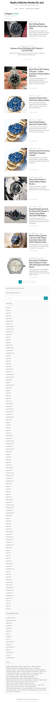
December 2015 (10, 587)
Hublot (7, 631)
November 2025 (10, 329)
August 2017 (9, 547)
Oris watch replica (10, 674)
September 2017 (10, 545)
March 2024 (9, 366)
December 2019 (10, 473)
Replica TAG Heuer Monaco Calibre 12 (28, 685)
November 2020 (10, 443)
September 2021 (10, 417)
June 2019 (8, 489)
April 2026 (8, 315)
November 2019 (10, 475)
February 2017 (9, 563)
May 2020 (8, 459)
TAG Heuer (8, 652)
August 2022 (9, 387)
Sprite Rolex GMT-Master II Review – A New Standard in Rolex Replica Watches (39, 72)
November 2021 (10, 411)
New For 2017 (43, 671)
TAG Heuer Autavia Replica (27, 688)
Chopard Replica (20, 669)
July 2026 (8, 307)
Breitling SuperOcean (24, 668)
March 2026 (9, 318)
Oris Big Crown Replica (37, 673)
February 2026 (9, 321)
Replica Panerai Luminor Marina (25, 680)
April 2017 (8, 558)
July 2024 (8, 355)
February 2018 (9, 531)
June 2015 (8, 603)
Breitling (40, 119)
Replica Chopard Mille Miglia (12, 678)
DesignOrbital (25, 701)
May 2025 (8, 339)
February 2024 (9, 369)
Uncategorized (9, 657)
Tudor (7, 655)
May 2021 (8, 427)
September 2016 (10, 569)
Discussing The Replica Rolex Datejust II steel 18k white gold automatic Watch (39, 263)
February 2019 (9, 499)
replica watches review (19, 686)
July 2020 (8, 454)
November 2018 (10, 507)
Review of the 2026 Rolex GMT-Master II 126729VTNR (27, 49)
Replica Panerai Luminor (11, 680)
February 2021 (9, 435)
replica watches (9, 686)
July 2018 (8, 518)
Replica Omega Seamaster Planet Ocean (29, 678)
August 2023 (9, 379)
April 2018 (8, 526)
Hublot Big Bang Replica (39, 669)
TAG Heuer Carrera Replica (40, 688)
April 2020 (8, 462)
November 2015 (10, 590)
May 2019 (8, 491)
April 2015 (8, 609)
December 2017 (10, 537)
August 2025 (9, 334)
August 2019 (9, 483)
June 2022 (8, 393)
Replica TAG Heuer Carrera (31, 681)
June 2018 (8, 521)
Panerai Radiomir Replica (32, 674)
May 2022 (8, 395)
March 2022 (9, 401)
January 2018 (9, 534)
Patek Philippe (9, 647)
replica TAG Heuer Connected (13, 683)
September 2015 (10, 595)
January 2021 (9, 438)
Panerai (8, 644)
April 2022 (8, 398)
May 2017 (8, 555)
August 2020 (9, 451)
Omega (8, 636)
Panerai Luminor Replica (20, 674)
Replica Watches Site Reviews (32, 8)
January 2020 (9, 470)
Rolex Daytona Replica (31, 686)
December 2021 (10, 409)
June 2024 (8, 358)
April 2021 (8, 430)
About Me (21, 8)
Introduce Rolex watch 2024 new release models (39, 99)
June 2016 (8, 571)
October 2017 (9, 542)
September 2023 (10, 377)
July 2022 (8, 390)
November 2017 (10, 539)
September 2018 (10, 513)
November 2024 (10, 347)
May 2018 (8, 523)
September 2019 (10, 481)
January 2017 (9, 566)
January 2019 (9, 502)
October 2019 (9, 478)
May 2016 (8, 574)
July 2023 (8, 382)
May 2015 (8, 606)
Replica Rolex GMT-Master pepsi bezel (15, 681)
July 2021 (8, 422)
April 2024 (8, 363)
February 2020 (9, 467)
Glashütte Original (29, 669)
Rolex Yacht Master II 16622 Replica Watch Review (37, 181)
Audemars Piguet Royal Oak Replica (14, 666)
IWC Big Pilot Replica (11, 671)
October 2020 (9, 446)
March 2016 (9, 579)
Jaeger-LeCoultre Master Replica (24, 671)
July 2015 (8, 600)
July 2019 (8, 486)
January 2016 (9, 585)
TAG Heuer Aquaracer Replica (13, 688)
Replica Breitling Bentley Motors (27, 676)
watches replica (42, 690)
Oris (7, 639)
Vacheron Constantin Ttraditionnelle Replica (28, 690)
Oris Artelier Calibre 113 (25, 673)
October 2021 (9, 414)
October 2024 (9, 350)
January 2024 (9, 371)
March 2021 (9, 433)
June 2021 (8, 425)
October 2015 (9, 593)
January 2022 (9, 406)
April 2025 (8, 342)
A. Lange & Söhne (10, 617)
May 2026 (8, 313)
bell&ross (8, 623)
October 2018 (9, 510)
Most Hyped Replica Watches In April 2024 (38, 123)
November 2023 (10, 374)
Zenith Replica (16, 691)
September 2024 (10, 353)
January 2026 (9, 323)
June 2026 (8, 310)
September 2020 (10, 449)
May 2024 (8, 361)
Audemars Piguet (10, 620)
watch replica (9, 691)
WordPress (35, 701)
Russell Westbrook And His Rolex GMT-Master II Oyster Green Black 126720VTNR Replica (39, 212)
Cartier (7, 628)
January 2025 (9, 345)
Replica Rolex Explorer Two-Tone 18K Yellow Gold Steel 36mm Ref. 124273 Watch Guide (38, 238)
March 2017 (9, 561)
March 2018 (9, 529)
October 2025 (9, 331)
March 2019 (9, 497)
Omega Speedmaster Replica (13, 673)
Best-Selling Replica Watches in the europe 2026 (38, 26)
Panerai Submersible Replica (12, 676)
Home (16, 8)
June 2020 (8, 457)
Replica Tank (40, 685)
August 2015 (9, 598)
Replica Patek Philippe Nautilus (40, 680)
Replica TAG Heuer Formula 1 (27, 683)
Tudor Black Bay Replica (11, 690)
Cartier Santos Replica (35, 668)
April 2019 (8, 494)
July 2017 (8, 550)
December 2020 (10, 441)
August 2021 (9, 419)
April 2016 (8, 577)
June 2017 (8, 553)
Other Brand (9, 641)
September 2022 (10, 385)
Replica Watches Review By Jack (27, 2)
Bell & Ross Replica (36, 666)
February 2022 (9, 403)
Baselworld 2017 (27, 666)
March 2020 (9, 465)
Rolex (32, 46)
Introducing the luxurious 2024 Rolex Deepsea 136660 (39, 153)
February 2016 (9, 582)
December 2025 (10, 326)
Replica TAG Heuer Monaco (12, 685)
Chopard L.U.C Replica (11, 669)
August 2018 (9, 515)
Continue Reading (33, 38)
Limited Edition (35, 671)
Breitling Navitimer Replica (12, 668)
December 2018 (10, 505)
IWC (39, 21)
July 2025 (8, 337)
